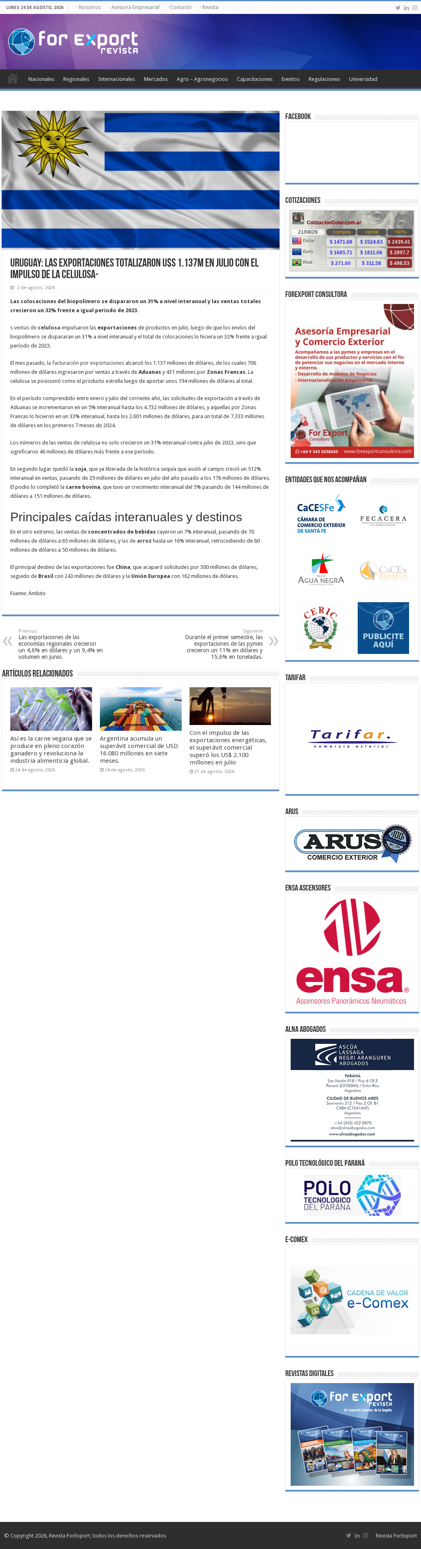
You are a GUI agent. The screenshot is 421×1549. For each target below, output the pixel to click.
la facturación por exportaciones (85, 363)
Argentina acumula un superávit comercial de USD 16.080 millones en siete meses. (139, 749)
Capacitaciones (255, 79)
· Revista (209, 7)
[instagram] (415, 8)
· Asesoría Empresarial (134, 7)
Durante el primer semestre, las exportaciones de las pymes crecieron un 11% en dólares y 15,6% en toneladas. (224, 644)
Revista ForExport (396, 1536)
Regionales (76, 79)
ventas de (37, 328)
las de (137, 541)
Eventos (291, 79)
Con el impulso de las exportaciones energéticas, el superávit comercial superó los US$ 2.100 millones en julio (228, 747)
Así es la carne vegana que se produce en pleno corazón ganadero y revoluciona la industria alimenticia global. (51, 749)
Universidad (363, 79)
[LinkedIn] (406, 8)
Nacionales (41, 79)
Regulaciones (324, 79)
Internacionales (116, 79)
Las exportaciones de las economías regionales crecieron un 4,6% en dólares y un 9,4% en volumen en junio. (61, 644)
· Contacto (180, 7)
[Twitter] (398, 8)
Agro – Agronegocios (202, 79)
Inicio (12, 78)
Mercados (156, 79)
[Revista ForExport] (73, 40)
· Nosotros (88, 7)
